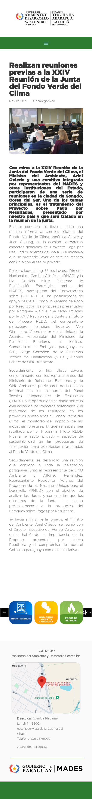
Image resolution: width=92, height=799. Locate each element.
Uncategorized (44, 101)
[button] (4, 612)
